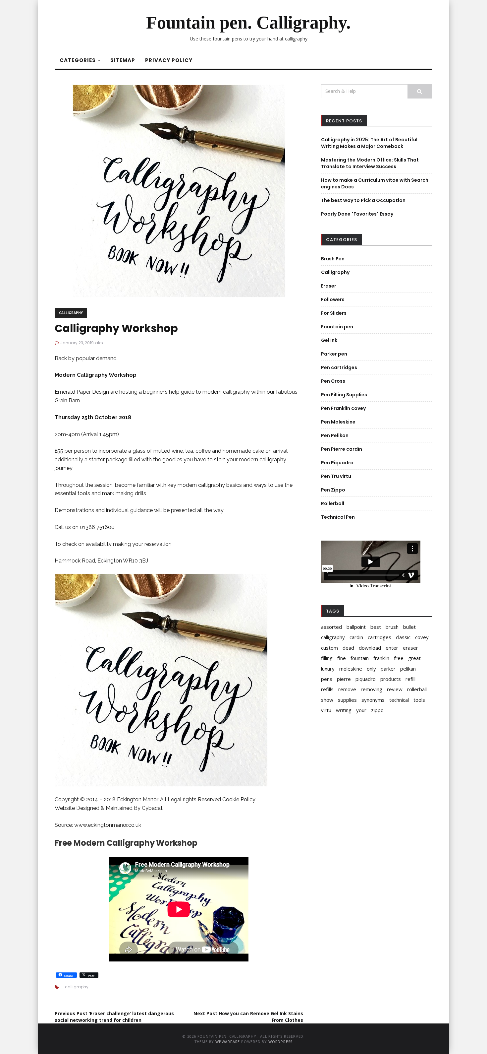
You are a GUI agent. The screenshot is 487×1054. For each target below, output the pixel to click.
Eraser (328, 286)
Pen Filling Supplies (344, 394)
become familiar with (140, 485)
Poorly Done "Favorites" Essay (357, 214)
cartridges (379, 637)
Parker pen (334, 354)
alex (99, 343)
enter (392, 647)
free (399, 658)
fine (341, 658)
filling (327, 658)
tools (419, 699)
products (390, 679)
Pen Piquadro (337, 462)
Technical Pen (338, 517)
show (327, 699)
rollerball (417, 689)
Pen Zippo (333, 490)
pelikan (408, 668)
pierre (344, 679)
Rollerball (332, 503)
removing (371, 689)
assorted (331, 627)
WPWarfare (227, 1041)
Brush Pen (333, 258)
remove (347, 689)
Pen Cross (333, 381)
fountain (360, 658)
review (395, 689)
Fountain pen (337, 326)
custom (329, 647)
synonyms (373, 699)
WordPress (280, 1041)
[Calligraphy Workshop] (179, 190)
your (361, 710)
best (375, 627)
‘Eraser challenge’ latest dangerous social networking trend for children (114, 1016)
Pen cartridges (339, 367)
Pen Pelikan (335, 435)
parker (388, 668)
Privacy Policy (168, 60)
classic (403, 637)
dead (348, 647)
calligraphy (76, 987)
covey (422, 637)
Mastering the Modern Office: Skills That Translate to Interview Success (370, 163)
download (370, 647)
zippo (377, 710)
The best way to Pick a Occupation (363, 200)
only (371, 668)
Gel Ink (329, 340)
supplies (347, 699)
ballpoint (356, 627)
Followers (333, 299)
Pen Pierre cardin (341, 449)
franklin (381, 658)
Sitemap (122, 60)
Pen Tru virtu (336, 476)
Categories (78, 60)
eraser (410, 647)
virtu (326, 710)
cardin (356, 637)
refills (327, 689)
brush (392, 627)
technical (399, 699)
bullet (409, 627)
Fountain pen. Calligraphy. (248, 23)
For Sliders (334, 313)
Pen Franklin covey (343, 408)
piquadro (365, 679)
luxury (328, 668)
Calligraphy (71, 312)
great (414, 658)
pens (326, 679)
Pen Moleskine (338, 422)
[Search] (419, 91)
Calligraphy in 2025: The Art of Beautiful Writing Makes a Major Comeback (369, 143)
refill (410, 679)
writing (344, 710)
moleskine (350, 668)
